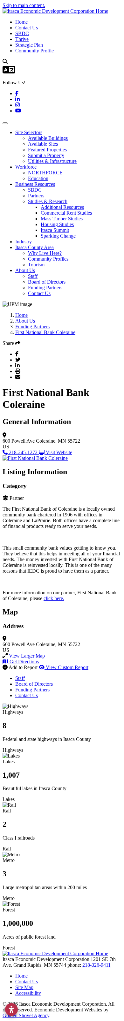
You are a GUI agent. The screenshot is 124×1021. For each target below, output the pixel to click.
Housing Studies (57, 224)
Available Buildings (48, 138)
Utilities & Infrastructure (52, 161)
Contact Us (26, 27)
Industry (23, 241)
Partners (36, 195)
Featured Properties (47, 149)
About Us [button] (25, 270)
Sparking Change (58, 236)
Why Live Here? (45, 253)
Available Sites (43, 144)
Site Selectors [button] (28, 132)
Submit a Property (46, 155)
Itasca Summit (55, 230)
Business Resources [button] (35, 184)
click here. (54, 598)
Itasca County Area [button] (34, 247)
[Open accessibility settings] (11, 1009)
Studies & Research (47, 201)
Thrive (22, 39)
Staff (33, 276)
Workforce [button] (26, 167)
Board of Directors (46, 282)
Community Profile (34, 50)
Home (21, 22)
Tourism (36, 264)
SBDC (22, 33)
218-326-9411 (96, 965)
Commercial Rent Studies (66, 213)
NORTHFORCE (45, 172)
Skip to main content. (24, 5)
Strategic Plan (29, 45)
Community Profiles (48, 259)
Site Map (24, 987)
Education (38, 178)
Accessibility (28, 993)
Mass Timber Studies (62, 218)
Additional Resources (62, 207)
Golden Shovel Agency (26, 1015)
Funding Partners (45, 287)
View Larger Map (27, 656)
